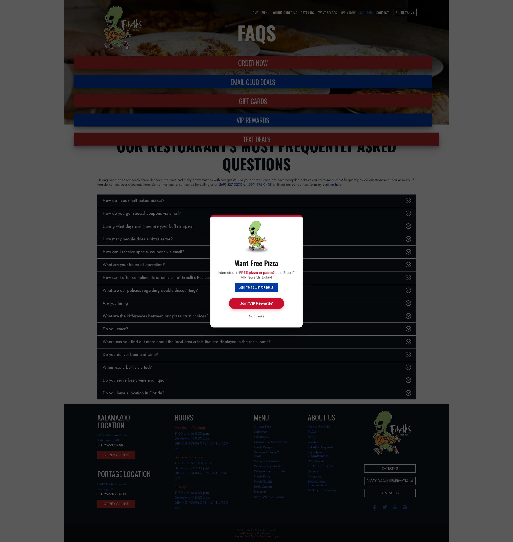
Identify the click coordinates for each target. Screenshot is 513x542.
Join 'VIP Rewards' (256, 303)
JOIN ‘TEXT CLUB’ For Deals (256, 287)
